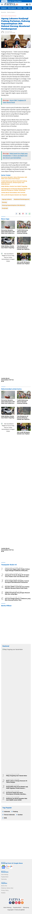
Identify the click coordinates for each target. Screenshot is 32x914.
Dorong (4, 202)
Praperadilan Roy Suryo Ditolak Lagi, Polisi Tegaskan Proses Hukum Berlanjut (17, 787)
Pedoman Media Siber (7, 888)
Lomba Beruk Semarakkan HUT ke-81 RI (13, 192)
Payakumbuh (4, 877)
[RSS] (22, 902)
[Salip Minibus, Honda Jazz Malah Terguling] (8, 241)
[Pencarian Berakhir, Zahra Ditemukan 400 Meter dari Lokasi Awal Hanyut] (8, 225)
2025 (5, 818)
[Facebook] (10, 902)
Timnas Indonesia (9, 814)
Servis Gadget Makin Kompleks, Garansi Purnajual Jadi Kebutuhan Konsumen (17, 581)
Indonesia (7, 811)
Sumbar (20, 814)
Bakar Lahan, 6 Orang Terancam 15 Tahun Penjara (16, 781)
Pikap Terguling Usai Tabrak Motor (16, 775)
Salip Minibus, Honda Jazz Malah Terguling (14, 186)
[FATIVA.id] (11, 4)
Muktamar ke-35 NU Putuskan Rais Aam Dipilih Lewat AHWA (16, 799)
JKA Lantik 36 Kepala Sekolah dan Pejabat (14, 195)
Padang (15, 811)
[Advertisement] (16, 625)
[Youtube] (19, 902)
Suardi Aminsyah (8, 31)
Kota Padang (4, 874)
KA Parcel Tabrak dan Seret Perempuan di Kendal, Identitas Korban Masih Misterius (16, 793)
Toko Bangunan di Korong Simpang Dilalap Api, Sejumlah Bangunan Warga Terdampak (15, 189)
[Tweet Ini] (19, 213)
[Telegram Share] (26, 213)
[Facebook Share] (16, 213)
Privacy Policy (5, 890)
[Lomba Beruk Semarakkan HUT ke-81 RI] (8, 315)
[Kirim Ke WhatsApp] (29, 213)
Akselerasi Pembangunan (21, 199)
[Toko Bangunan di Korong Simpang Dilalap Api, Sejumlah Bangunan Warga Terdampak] (24, 241)
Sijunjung (3, 879)
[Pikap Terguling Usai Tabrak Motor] (16, 711)
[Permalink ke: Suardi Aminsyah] (2, 32)
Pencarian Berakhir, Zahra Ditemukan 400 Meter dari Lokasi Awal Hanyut (14, 177)
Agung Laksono (7, 199)
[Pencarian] (30, 4)
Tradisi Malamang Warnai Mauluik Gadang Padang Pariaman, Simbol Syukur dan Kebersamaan (14, 182)
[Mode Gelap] (27, 4)
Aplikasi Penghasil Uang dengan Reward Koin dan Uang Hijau (17, 593)
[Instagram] (16, 902)
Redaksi (3, 893)
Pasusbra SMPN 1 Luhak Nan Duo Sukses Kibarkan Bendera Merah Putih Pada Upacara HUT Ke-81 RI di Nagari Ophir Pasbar (17, 587)
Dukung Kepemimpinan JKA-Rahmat (13, 205)
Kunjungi (5, 208)
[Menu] (2, 4)
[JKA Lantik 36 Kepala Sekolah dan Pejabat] (24, 257)
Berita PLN (4, 885)
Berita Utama (4, 16)
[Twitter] (13, 902)
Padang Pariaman (12, 16)
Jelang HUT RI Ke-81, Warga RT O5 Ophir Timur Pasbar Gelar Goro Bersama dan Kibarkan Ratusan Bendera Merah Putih (17, 575)
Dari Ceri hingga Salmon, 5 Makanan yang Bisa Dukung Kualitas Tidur (17, 599)
